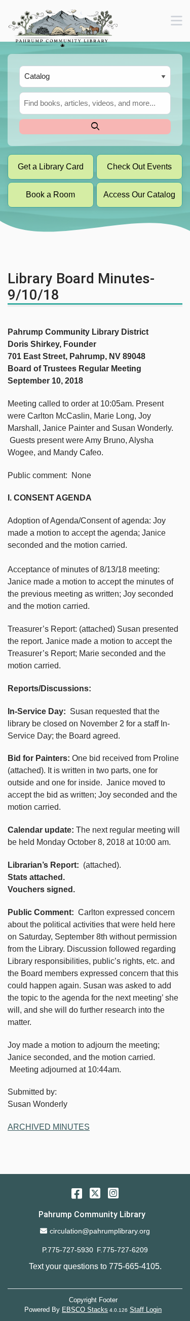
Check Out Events (139, 166)
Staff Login (146, 1309)
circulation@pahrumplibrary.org (99, 1231)
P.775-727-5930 (67, 1250)
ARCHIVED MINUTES (49, 1127)
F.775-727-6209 (122, 1250)
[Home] (63, 28)
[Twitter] (95, 1193)
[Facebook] (76, 1193)
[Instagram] (113, 1193)
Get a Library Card (51, 166)
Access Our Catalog (139, 194)
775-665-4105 (134, 1266)
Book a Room (50, 194)
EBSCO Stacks (85, 1309)
